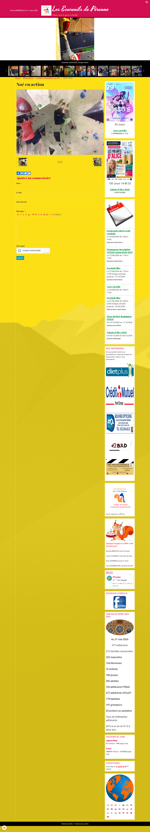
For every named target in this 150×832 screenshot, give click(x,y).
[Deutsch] (131, 805)
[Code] (49, 214)
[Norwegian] (131, 809)
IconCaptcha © (46, 252)
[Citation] (33, 214)
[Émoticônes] (52, 214)
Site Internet (21, 202)
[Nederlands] (108, 809)
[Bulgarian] (116, 813)
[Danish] (119, 813)
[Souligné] (23, 214)
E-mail (18, 193)
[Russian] (116, 809)
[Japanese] (119, 805)
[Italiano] (127, 805)
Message (20, 211)
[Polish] (127, 809)
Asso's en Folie (120, 130)
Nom (18, 183)
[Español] (116, 805)
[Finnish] (112, 813)
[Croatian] (127, 813)
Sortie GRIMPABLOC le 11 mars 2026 (24, 10)
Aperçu (58, 214)
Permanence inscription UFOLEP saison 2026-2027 (120, 251)
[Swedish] (119, 809)
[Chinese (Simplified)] (131, 813)
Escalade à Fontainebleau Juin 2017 (48, 78)
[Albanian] (108, 817)
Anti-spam (20, 246)
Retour (60, 162)
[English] (112, 805)
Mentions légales (67, 824)
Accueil (17, 78)
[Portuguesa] (112, 809)
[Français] (108, 805)
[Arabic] (123, 805)
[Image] (44, 214)
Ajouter (20, 258)
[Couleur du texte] (30, 214)
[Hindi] (108, 813)
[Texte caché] (41, 214)
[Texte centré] (35, 214)
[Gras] (17, 214)
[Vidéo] (47, 214)
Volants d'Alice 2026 (120, 189)
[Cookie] (4, 827)
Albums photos (28, 78)
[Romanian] (123, 809)
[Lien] (38, 214)
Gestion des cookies (82, 824)
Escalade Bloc (114, 268)
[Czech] (123, 813)
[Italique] (20, 214)
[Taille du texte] (26, 214)
